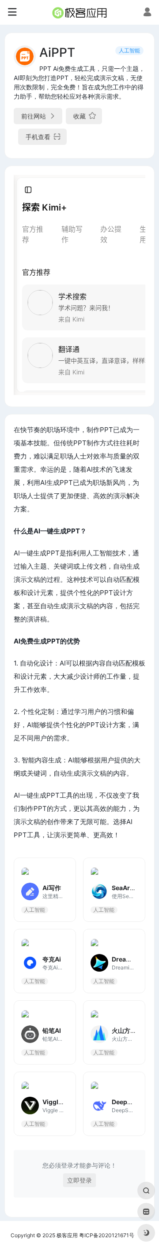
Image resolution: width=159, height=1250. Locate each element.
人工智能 (129, 50)
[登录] (147, 13)
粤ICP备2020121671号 (106, 1235)
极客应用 (67, 1235)
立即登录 (79, 1180)
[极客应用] (79, 12)
